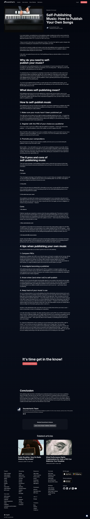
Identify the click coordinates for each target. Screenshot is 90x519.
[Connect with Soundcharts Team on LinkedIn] (25, 414)
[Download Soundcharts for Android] (77, 474)
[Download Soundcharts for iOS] (67, 474)
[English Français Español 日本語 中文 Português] (7, 515)
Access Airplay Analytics (30, 363)
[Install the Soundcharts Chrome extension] (74, 481)
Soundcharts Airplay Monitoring (27, 325)
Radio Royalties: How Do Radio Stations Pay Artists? (29, 458)
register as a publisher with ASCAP (45, 133)
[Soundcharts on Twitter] (73, 488)
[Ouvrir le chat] (87, 516)
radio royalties (61, 36)
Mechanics (40, 2)
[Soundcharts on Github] (64, 488)
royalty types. (47, 38)
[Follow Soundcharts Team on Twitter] (23, 414)
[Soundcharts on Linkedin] (67, 488)
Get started (83, 2)
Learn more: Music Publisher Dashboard (45, 425)
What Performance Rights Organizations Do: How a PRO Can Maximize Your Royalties (59, 459)
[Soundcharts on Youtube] (75, 488)
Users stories (25, 2)
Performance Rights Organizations (27, 126)
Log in (77, 2)
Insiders (19, 2)
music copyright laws (36, 38)
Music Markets (33, 2)
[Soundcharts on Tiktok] (70, 488)
